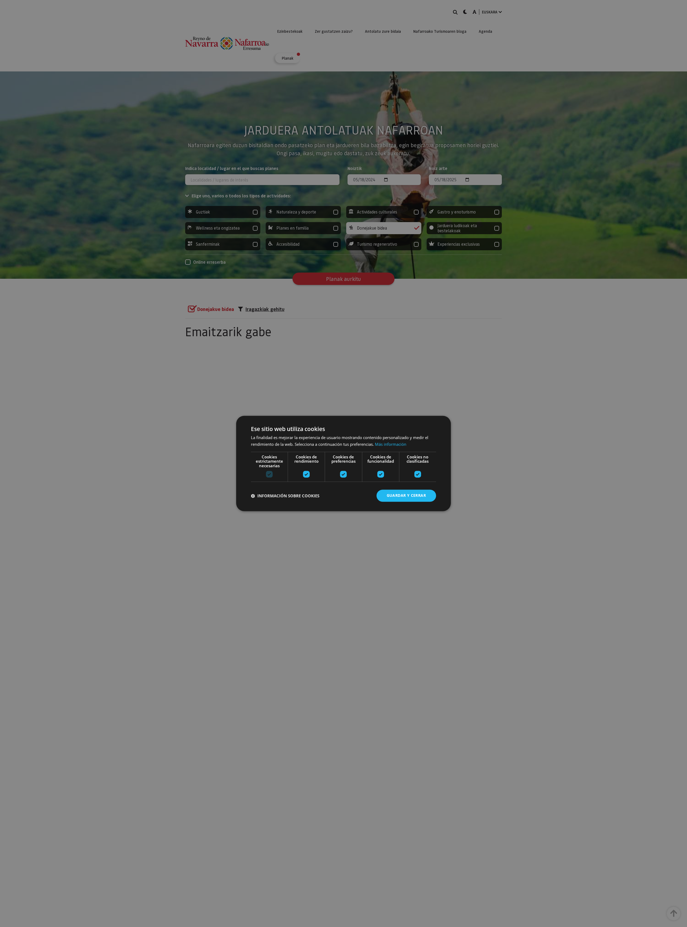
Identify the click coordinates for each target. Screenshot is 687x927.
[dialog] (343, 463)
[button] (285, 495)
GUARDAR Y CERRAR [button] (406, 495)
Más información (390, 444)
